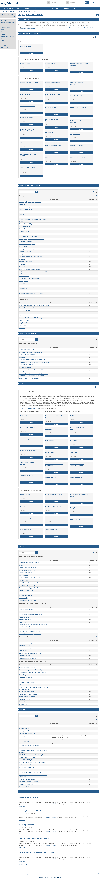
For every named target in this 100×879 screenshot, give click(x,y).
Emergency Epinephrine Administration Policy (30, 614)
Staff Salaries (22, 328)
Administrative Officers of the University (77, 83)
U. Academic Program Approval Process (29, 781)
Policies (42, 8)
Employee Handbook (32, 11)
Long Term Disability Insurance (28, 450)
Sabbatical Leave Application (26, 736)
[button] (36, 192)
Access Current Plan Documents (30, 408)
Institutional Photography (25, 677)
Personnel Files (23, 264)
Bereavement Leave (25, 494)
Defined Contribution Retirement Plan (53, 416)
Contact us (33, 874)
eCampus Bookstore (7, 32)
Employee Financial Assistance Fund (78, 428)
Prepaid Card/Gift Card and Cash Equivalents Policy (32, 583)
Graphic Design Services (25, 675)
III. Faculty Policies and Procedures (27, 333)
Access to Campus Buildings (26, 609)
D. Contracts (22, 357)
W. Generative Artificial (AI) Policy (27, 786)
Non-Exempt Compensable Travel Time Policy (30, 256)
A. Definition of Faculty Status (26, 349)
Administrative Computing (25, 643)
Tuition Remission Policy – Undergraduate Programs (77, 464)
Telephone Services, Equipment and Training (30, 588)
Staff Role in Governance (76, 145)
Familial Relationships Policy (26, 241)
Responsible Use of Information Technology (30, 653)
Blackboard (5, 25)
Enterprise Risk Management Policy (28, 236)
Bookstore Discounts (25, 415)
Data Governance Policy (25, 217)
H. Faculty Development (25, 367)
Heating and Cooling (24, 575)
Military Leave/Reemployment (77, 508)
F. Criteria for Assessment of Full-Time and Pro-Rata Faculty (34, 362)
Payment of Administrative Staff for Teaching (30, 318)
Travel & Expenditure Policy (26, 593)
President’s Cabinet (50, 132)
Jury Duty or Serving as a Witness (53, 506)
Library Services (23, 650)
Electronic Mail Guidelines (25, 645)
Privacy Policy (22, 266)
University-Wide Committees (77, 157)
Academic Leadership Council (52, 82)
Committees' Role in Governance (78, 96)
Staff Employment (23, 281)
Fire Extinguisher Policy (24, 617)
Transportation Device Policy (26, 590)
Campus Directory (6, 27)
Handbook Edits (22, 792)
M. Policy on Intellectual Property (27, 767)
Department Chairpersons (51, 107)
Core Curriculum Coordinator (27, 106)
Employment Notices (24, 231)
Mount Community (53, 8)
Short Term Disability (25, 529)
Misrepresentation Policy (25, 251)
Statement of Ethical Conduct (26, 286)
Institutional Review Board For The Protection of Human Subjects (29, 130)
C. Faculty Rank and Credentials (27, 354)
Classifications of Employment (26, 207)
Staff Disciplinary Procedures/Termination (29, 278)
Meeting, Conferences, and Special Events (29, 578)
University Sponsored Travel (26, 595)
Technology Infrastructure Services (27, 658)
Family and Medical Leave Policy (53, 494)
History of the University (26, 46)
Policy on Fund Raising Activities (27, 691)
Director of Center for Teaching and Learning (79, 108)
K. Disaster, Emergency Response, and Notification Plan (33, 762)
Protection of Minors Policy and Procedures (30, 631)
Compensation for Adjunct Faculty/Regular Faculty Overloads (34, 305)
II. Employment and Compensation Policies (29, 185)
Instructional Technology (25, 648)
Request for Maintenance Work (27, 585)
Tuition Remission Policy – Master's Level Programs (54, 464)
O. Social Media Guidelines (25, 770)
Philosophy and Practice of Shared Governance (79, 64)
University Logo (23, 704)
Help (73, 8)
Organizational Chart (50, 63)
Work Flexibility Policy (50, 477)
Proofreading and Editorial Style (27, 696)
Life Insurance (73, 440)
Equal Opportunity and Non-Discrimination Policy (31, 239)
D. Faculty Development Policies (27, 733)
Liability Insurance (49, 440)
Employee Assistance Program (28, 427)
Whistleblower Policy (24, 296)
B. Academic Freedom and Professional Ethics (30, 352)
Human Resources (31, 8)
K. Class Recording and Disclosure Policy (29, 378)
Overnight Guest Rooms (25, 580)
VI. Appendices (22, 709)
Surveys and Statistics (24, 655)
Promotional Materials (24, 699)
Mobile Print (5, 43)
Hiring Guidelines (23, 246)
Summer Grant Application (25, 741)
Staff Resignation (23, 283)
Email (3, 34)
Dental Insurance (74, 415)
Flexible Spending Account (26, 439)
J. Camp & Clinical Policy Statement (28, 760)
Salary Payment (23, 323)
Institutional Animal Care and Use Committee (78, 121)
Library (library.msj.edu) (8, 36)
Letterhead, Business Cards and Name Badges (31, 680)
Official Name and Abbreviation (27, 685)
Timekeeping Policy (24, 288)
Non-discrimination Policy (20, 874)
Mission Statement (25, 63)
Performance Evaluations (25, 261)
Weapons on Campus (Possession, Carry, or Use (31, 293)
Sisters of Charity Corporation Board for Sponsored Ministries (53, 144)
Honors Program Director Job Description (52, 119)
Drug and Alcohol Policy (25, 226)
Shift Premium (22, 325)
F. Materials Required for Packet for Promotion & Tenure (33, 748)
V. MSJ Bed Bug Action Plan (26, 784)
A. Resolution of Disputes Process (27, 726)
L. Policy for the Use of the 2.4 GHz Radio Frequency (32, 765)
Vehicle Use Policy (23, 598)
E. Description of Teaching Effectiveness (29, 745)
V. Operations (21, 546)
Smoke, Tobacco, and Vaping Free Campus (30, 634)
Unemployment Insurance (26, 475)
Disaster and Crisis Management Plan (28, 612)
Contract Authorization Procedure (27, 567)
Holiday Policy (23, 506)
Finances (19, 8)
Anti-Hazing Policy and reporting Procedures (30, 202)
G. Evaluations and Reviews (26, 364)
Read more (22, 806)
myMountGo (5, 45)
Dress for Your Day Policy (25, 224)
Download (36, 53)
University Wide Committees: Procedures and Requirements (28, 168)
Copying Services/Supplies (25, 572)
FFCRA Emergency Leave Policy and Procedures (79, 495)
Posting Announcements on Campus (28, 694)
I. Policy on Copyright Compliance (27, 757)
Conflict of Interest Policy (25, 209)
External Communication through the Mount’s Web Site (33, 672)
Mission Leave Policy (25, 518)
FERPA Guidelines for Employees (27, 244)
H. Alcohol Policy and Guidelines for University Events (32, 755)
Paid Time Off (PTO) (50, 518)
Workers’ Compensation (76, 477)
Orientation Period (23, 259)
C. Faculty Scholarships (27, 825)
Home (3, 8)
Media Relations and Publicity (26, 682)
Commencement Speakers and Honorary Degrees (31, 670)
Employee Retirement (24, 229)
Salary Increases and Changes (26, 320)
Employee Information (22, 11)
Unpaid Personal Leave (51, 529)
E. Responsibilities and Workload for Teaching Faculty (32, 359)
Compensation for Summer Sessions (28, 307)
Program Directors (75, 134)
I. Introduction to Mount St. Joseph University (29, 33)
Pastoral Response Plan (25, 629)
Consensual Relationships (25, 212)
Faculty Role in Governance (27, 117)
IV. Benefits (21, 383)
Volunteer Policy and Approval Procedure (29, 600)
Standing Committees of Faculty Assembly (28, 154)
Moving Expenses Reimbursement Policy (29, 254)
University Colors (23, 701)
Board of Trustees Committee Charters (53, 95)
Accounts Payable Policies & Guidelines (29, 562)
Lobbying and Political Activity (26, 249)
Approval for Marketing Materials (27, 667)
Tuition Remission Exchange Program (27, 463)
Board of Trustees (25, 94)
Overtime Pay (22, 315)
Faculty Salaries (23, 313)
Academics (11, 8)
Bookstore (21, 565)
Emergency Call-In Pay (24, 310)
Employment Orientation (25, 234)
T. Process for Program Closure (27, 779)
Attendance (22, 204)
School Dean (23, 142)
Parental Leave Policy (75, 519)
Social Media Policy (24, 276)
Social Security (74, 452)
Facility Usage (48, 429)
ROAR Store (5, 47)
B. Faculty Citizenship (24, 728)
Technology (66, 8)
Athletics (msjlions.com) (8, 22)
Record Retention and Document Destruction (30, 269)
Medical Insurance (49, 452)
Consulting (21, 214)
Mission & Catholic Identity (7, 39)
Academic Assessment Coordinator (29, 82)
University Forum (49, 157)
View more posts (23, 864)
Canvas (4, 29)
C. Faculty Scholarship (24, 731)
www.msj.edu (5, 874)
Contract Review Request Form (27, 570)
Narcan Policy (22, 622)
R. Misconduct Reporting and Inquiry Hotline (30, 772)
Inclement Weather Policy (25, 619)
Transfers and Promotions (25, 291)
